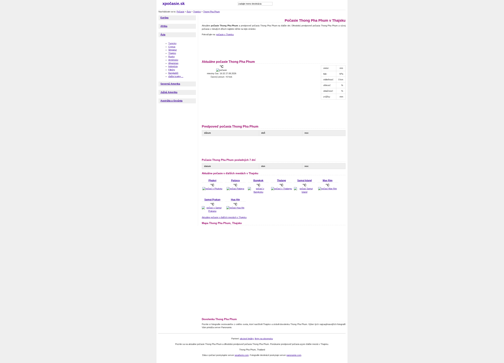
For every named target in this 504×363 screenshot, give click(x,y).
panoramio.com (293, 355)
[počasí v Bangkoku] (258, 192)
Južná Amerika (168, 92)
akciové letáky (247, 338)
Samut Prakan (212, 199)
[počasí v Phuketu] (212, 188)
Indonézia (173, 66)
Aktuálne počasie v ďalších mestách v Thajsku (224, 217)
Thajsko (197, 11)
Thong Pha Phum (211, 11)
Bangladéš (173, 73)
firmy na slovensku (264, 338)
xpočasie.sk (173, 3)
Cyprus (171, 46)
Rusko (171, 56)
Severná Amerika (170, 83)
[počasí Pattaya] (235, 188)
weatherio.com (242, 355)
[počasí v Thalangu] (281, 188)
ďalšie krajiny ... (175, 76)
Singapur (172, 50)
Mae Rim (328, 180)
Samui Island (304, 180)
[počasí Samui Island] (304, 192)
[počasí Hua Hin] (235, 208)
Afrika (163, 26)
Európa (164, 17)
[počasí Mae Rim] (327, 188)
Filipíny (171, 70)
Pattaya (235, 180)
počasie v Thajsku (225, 34)
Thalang (281, 180)
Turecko (172, 43)
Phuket (212, 180)
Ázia (189, 11)
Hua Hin (235, 199)
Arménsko (173, 60)
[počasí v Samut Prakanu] (212, 211)
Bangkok (258, 180)
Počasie (180, 11)
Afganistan (173, 63)
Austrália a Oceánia (171, 100)
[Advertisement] (273, 47)
